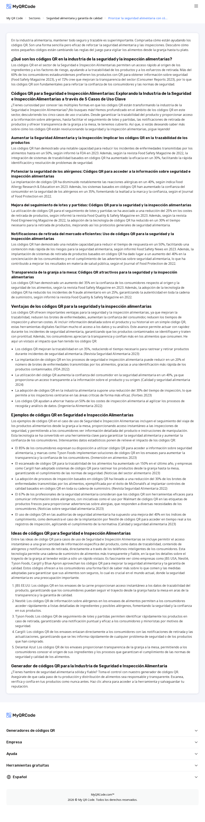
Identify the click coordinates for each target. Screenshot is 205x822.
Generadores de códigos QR (30, 730)
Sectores (34, 18)
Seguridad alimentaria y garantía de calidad (74, 18)
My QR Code (14, 18)
